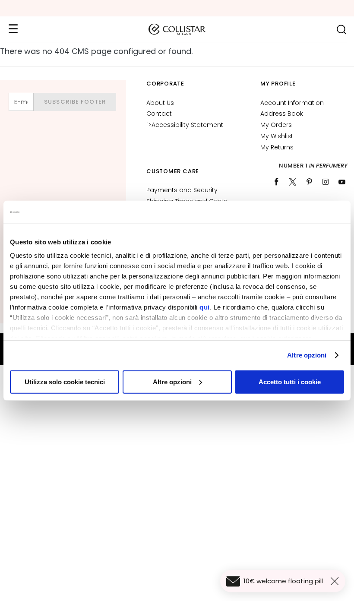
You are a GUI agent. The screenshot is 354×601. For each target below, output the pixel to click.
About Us (160, 102)
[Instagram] (325, 181)
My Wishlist (276, 136)
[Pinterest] (309, 181)
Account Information (292, 102)
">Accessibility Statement (184, 124)
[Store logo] (177, 29)
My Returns (277, 147)
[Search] (341, 29)
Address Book (281, 113)
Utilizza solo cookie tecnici (65, 381)
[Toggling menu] (12, 29)
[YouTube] (342, 181)
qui (204, 307)
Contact (159, 113)
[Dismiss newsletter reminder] (336, 581)
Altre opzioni (306, 355)
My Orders (276, 124)
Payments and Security (182, 190)
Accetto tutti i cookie (290, 381)
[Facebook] (276, 181)
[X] (292, 181)
